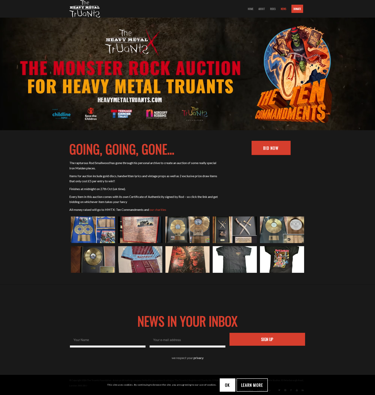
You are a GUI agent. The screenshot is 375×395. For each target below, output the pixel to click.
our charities (158, 209)
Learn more (252, 385)
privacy (199, 358)
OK (227, 385)
